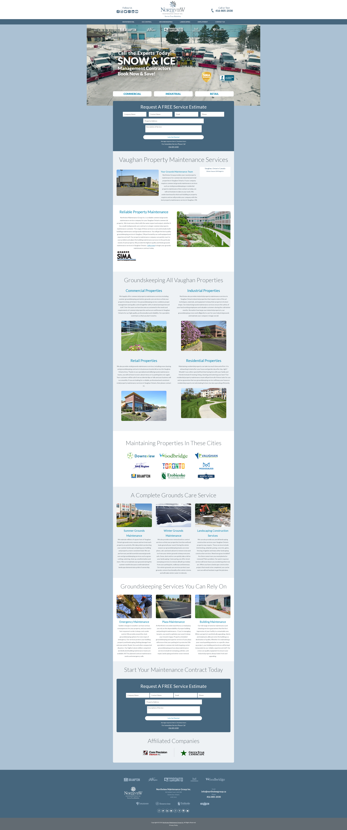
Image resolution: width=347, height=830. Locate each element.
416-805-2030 (224, 10)
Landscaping (185, 22)
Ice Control (147, 22)
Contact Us (220, 22)
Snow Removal (128, 22)
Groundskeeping (166, 22)
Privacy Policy (173, 825)
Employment (203, 22)
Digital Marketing (170, 824)
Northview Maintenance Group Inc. (173, 822)
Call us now (151, 245)
